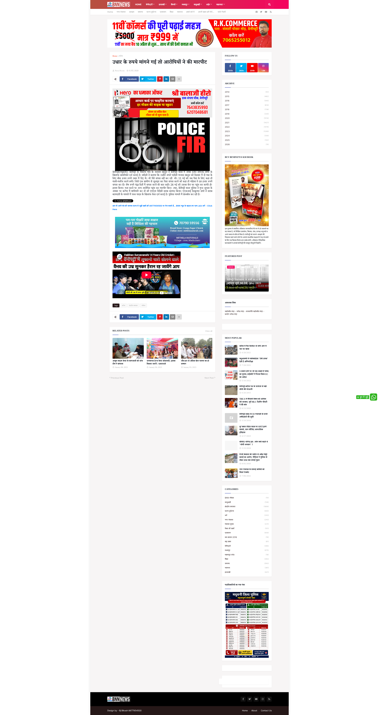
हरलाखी (247, 572)
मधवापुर (247, 550)
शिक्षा (171, 12)
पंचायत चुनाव (247, 524)
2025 (247, 140)
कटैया (121, 56)
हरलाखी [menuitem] (162, 4)
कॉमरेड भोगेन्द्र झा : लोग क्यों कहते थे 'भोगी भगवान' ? (253, 444)
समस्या (140, 12)
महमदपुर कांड (247, 554)
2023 (247, 131)
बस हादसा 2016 (247, 537)
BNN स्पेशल (247, 498)
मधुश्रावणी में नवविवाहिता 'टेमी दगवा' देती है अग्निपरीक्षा (253, 360)
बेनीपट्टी (247, 546)
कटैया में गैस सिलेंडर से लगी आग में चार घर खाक (252, 348)
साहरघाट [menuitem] (219, 4)
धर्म (247, 515)
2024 (247, 135)
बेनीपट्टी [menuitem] (149, 4)
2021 (247, 122)
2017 (247, 105)
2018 (247, 109)
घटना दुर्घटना (151, 12)
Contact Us (266, 710)
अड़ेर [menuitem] (208, 4)
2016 (247, 100)
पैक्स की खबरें (247, 528)
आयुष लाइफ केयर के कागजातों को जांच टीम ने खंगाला (128, 363)
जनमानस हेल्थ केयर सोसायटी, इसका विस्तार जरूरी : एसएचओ (161, 363)
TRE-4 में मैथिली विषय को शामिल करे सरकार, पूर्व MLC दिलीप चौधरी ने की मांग (253, 402)
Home (110, 12)
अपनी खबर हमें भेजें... (206, 12)
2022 (247, 127)
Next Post (209, 378)
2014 (247, 92)
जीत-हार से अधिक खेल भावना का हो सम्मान (195, 363)
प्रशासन (163, 12)
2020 (247, 118)
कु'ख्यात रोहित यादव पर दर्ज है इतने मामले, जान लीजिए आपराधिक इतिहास (252, 430)
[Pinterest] (160, 79)
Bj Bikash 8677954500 (130, 710)
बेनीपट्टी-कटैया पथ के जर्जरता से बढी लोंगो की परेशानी (253, 388)
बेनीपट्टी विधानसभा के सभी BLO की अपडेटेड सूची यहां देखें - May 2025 (244, 281)
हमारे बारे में (190, 12)
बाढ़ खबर (247, 541)
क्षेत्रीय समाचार (133, 305)
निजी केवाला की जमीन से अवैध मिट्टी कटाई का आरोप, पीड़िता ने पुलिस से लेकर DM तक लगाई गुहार (253, 457)
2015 (247, 96)
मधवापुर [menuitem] (184, 4)
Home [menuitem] (138, 4)
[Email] (172, 79)
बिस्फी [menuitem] (173, 4)
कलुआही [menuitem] (197, 4)
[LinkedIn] (166, 79)
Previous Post (117, 378)
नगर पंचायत (121, 12)
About (254, 710)
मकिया (143, 305)
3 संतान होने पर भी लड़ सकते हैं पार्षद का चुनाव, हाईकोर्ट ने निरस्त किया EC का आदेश (254, 374)
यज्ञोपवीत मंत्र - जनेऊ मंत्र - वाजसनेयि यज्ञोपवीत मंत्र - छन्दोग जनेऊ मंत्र (244, 312)
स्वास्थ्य (180, 12)
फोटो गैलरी (222, 12)
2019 (247, 114)
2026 (247, 144)
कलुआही (247, 502)
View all (208, 331)
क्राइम (131, 12)
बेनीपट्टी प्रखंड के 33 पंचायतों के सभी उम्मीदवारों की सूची (253, 416)
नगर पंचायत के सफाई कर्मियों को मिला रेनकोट (251, 471)
